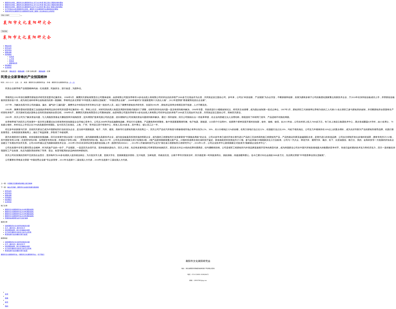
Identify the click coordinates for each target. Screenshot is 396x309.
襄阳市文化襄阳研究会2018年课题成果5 (19, 209)
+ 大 (73, 82)
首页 (6, 294)
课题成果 (8, 52)
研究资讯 (8, 50)
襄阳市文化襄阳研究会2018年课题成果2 (19, 214)
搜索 (6, 298)
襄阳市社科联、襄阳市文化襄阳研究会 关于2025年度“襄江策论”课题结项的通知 (34, 3)
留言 (6, 302)
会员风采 (8, 67)
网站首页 (8, 46)
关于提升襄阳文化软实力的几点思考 (18, 232)
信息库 (11, 57)
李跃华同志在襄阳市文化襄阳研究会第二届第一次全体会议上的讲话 (29, 11)
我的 (6, 306)
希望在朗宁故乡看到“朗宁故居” (16, 234)
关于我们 (41, 254)
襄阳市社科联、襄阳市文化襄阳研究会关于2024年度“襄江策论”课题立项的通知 (33, 7)
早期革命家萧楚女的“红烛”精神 (16, 218)
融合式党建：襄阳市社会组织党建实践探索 (23, 187)
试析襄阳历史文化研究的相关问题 (17, 226)
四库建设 (8, 54)
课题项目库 (13, 63)
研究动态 (8, 48)
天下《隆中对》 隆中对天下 (15, 228)
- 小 (70, 82)
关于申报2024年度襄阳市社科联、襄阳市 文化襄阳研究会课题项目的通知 (31, 9)
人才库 (11, 59)
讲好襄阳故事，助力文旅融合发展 (17, 230)
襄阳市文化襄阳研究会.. (9, 254)
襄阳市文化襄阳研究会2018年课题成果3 (19, 216)
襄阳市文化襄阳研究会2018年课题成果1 (19, 212)
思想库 (11, 61)
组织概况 (8, 65)
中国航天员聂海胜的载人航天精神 (19, 183)
